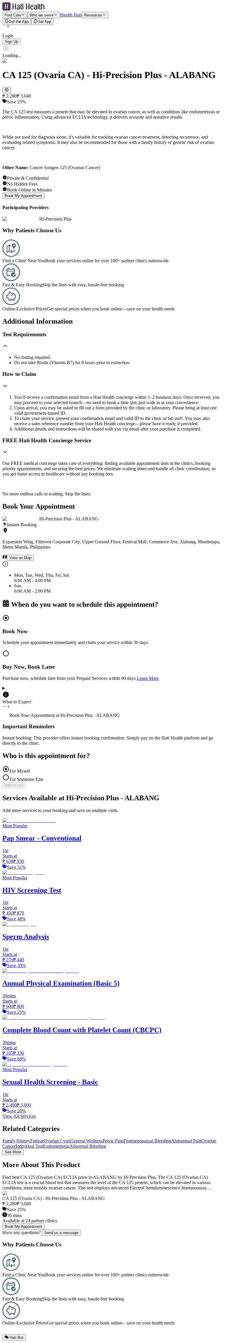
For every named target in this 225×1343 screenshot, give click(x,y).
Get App (44, 22)
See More (13, 1152)
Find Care (13, 15)
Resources (93, 15)
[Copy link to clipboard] (6, 90)
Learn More (148, 678)
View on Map (20, 558)
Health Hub (71, 14)
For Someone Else (26, 779)
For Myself (19, 771)
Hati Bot (16, 1337)
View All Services (19, 1116)
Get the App (18, 22)
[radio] (112, 629)
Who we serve (42, 15)
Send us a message (61, 1233)
